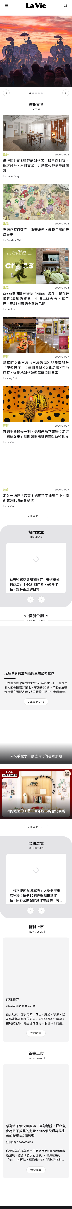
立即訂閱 (36, 1033)
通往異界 (12, 999)
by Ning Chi (10, 378)
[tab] (30, 93)
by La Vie (8, 442)
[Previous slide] (6, 93)
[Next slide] (65, 93)
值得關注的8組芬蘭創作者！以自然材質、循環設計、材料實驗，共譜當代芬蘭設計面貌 (36, 166)
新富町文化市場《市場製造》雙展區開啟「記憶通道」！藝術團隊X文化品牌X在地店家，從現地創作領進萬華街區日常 (36, 368)
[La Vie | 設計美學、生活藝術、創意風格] (36, 5)
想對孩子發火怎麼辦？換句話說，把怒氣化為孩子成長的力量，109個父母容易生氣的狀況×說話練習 (36, 1131)
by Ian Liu (9, 309)
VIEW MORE (36, 516)
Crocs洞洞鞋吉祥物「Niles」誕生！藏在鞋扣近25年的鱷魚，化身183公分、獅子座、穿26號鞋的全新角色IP (36, 299)
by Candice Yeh (12, 240)
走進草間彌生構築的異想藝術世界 (29, 673)
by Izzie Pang (11, 176)
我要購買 (36, 1169)
